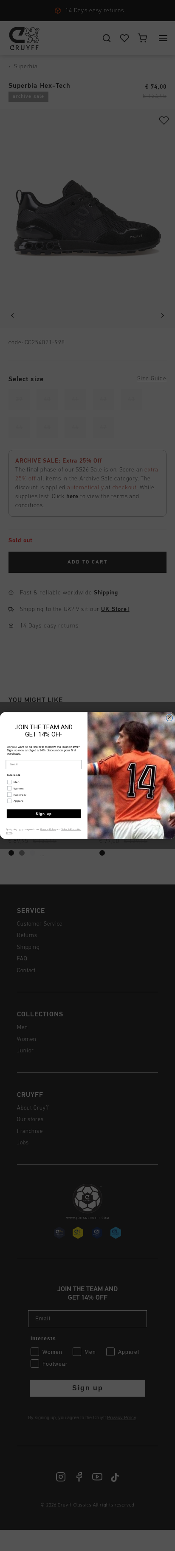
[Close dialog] (169, 717)
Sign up (44, 814)
